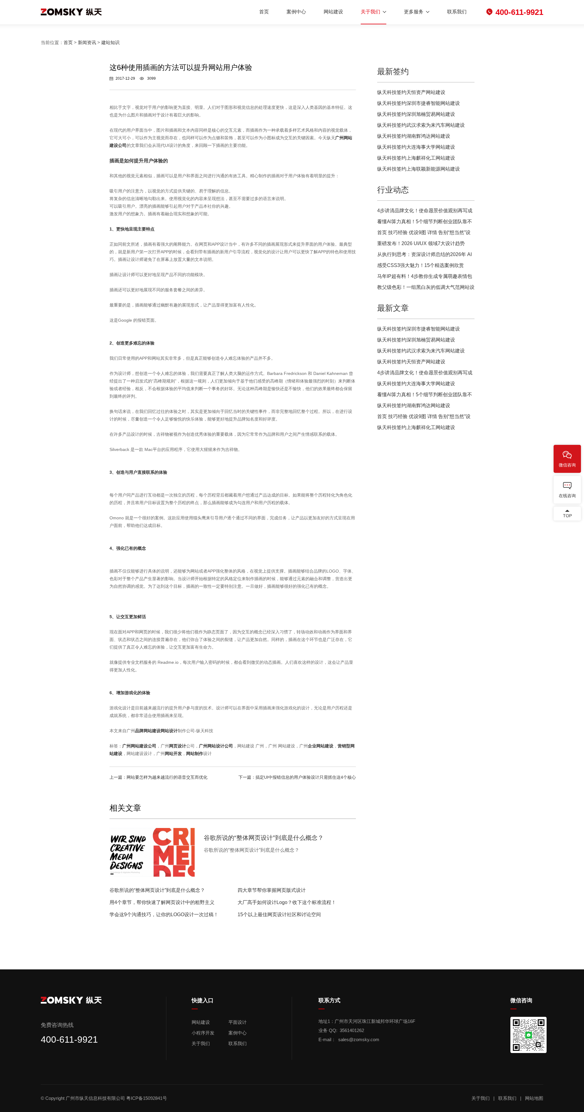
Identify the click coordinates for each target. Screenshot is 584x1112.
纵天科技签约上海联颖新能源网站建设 (418, 168)
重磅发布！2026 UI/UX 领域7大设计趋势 (421, 243)
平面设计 (237, 1022)
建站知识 (110, 42)
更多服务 (413, 11)
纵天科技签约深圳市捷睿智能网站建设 (418, 103)
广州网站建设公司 (139, 745)
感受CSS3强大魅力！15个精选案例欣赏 (420, 265)
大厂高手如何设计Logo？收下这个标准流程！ (287, 902)
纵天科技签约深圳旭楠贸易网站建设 (416, 114)
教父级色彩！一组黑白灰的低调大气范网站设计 (425, 289)
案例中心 (296, 11)
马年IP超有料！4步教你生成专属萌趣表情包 (424, 276)
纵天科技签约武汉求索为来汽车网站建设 (421, 125)
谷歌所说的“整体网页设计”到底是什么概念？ (157, 890)
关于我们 (370, 11)
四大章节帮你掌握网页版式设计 (272, 890)
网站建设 (333, 11)
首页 (264, 11)
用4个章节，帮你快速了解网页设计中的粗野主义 (161, 902)
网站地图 (534, 1098)
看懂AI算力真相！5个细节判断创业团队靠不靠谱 (424, 223)
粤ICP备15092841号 (147, 1098)
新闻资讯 (87, 42)
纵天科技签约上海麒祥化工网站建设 (416, 158)
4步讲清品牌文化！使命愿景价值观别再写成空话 (424, 212)
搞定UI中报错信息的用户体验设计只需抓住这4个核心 (305, 777)
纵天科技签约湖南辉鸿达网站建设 (413, 136)
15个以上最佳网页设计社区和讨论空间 (279, 914)
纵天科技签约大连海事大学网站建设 (416, 147)
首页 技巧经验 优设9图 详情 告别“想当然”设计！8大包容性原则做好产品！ (424, 234)
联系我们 (457, 11)
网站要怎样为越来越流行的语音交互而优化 (167, 777)
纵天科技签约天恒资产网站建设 (411, 92)
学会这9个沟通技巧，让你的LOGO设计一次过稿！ (163, 914)
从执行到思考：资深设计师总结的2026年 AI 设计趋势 (424, 256)
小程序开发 (203, 1032)
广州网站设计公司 (216, 745)
